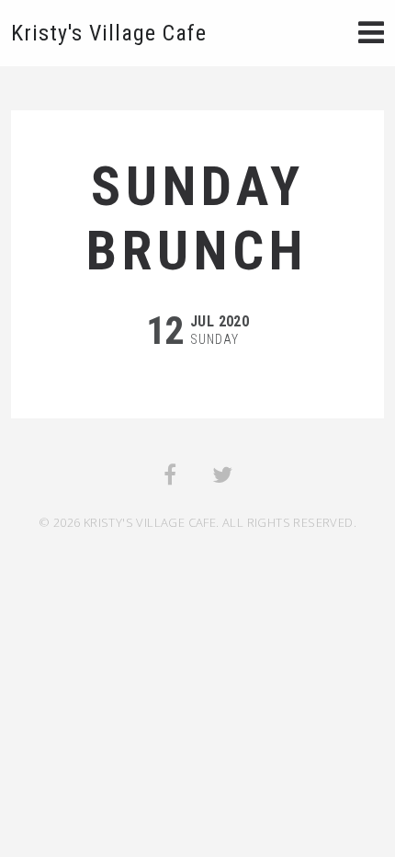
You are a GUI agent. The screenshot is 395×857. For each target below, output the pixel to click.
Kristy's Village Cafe (109, 33)
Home (368, 34)
